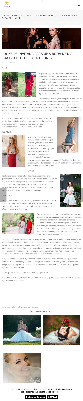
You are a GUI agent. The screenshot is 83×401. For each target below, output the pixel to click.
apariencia (5, 307)
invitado (18, 307)
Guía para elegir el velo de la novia (22, 385)
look (22, 307)
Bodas (23, 22)
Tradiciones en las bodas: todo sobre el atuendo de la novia (62, 348)
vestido (27, 307)
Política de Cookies (35, 397)
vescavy (6, 63)
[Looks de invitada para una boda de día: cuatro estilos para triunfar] (41, 38)
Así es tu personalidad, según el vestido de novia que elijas (22, 348)
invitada (12, 307)
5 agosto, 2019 (20, 63)
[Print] (7, 67)
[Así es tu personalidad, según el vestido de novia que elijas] (22, 330)
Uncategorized (37, 63)
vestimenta (34, 307)
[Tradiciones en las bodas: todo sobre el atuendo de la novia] (61, 330)
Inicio (17, 22)
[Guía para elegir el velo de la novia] (22, 368)
